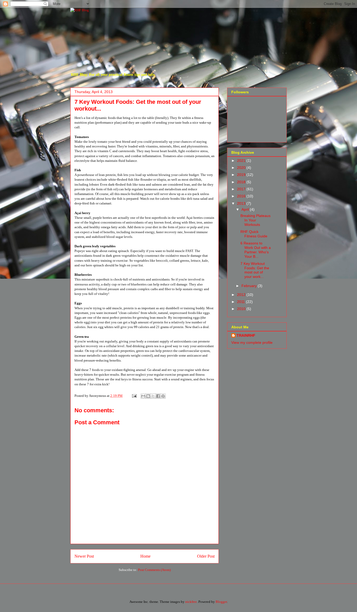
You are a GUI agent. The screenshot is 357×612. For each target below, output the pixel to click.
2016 (241, 196)
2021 (241, 160)
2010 (241, 309)
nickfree (191, 602)
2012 (241, 295)
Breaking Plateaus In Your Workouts (255, 220)
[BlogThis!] (148, 396)
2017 (241, 189)
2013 (241, 203)
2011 (241, 302)
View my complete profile (252, 342)
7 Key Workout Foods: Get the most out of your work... (254, 270)
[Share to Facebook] (158, 396)
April (245, 209)
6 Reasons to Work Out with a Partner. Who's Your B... (255, 249)
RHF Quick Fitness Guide (253, 234)
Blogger (221, 602)
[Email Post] (133, 396)
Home (145, 556)
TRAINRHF (246, 335)
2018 (241, 182)
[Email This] (143, 396)
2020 (241, 167)
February (249, 286)
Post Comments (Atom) (154, 570)
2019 (241, 175)
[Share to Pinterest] (163, 396)
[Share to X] (153, 396)
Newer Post (84, 556)
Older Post (206, 556)
